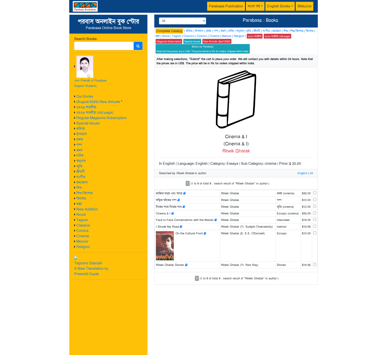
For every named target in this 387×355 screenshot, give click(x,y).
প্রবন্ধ (79, 139)
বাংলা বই (254, 6)
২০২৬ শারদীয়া (86, 107)
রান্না (79, 203)
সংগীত (80, 177)
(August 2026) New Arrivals (98, 101)
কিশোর (81, 198)
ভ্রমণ (79, 150)
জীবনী (80, 171)
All (311, 173)
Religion (83, 246)
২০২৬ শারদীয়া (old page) (94, 112)
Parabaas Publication (226, 6)
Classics (83, 225)
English (302, 173)
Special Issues (88, 123)
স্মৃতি (79, 166)
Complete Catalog (169, 31)
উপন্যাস (81, 134)
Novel (81, 214)
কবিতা (80, 128)
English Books (278, 6)
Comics (82, 230)
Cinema (82, 236)
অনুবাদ (81, 160)
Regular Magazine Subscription (101, 117)
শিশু (79, 187)
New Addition (87, 209)
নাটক (80, 155)
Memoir (82, 241)
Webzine (304, 6)
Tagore (82, 220)
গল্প (79, 144)
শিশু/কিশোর (84, 193)
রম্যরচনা (82, 182)
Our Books (84, 96)
